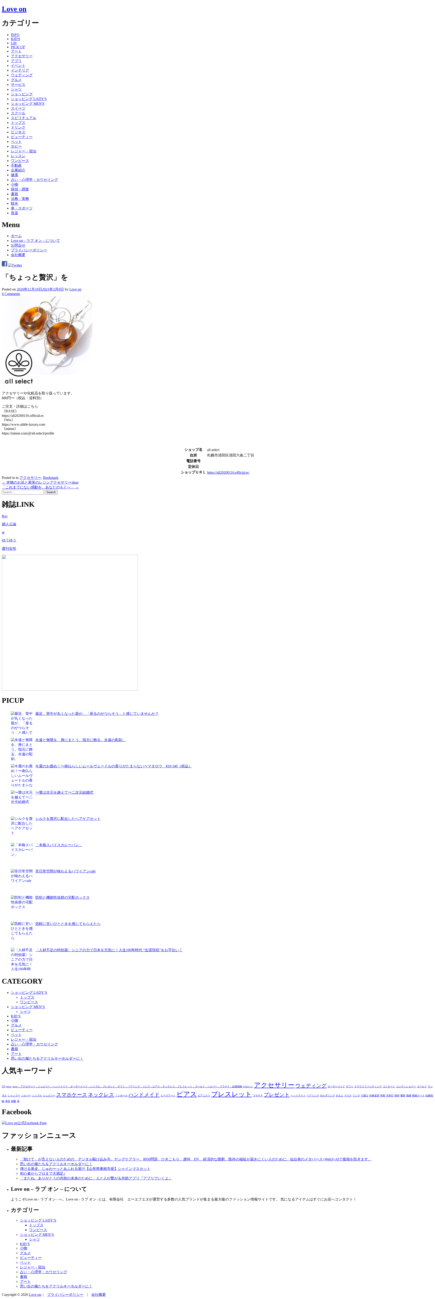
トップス (18, 123)
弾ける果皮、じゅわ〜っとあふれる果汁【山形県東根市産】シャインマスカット (85, 1169)
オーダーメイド (336, 1086)
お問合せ (18, 245)
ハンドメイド (144, 1094)
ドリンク (18, 127)
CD (3, 1086)
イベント (18, 65)
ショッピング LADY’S (29, 992)
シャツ (16, 89)
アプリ (16, 61)
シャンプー (14, 1095)
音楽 (14, 213)
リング (356, 1095)
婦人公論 (9, 524)
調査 (13, 1101)
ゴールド (422, 1086)
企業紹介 (18, 170)
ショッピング (22, 94)
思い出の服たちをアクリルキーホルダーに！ (47, 1058)
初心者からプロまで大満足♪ (42, 1173)
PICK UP (18, 47)
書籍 (14, 194)
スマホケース (71, 1094)
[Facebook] (4, 265)
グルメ (16, 80)
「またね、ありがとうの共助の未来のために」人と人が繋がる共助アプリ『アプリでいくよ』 (96, 1178)
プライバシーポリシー (29, 250)
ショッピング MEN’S (28, 1007)
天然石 (390, 1095)
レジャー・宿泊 (23, 151)
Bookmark (50, 478)
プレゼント (277, 1094)
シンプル (37, 1095)
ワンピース (20, 161)
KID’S (16, 1016)
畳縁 (408, 1095)
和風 (382, 1095)
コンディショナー (406, 1086)
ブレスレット (231, 1094)
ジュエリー (49, 1095)
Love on (14, 9)
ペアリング (313, 1095)
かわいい (248, 1086)
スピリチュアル (23, 118)
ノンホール (121, 1095)
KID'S (15, 39)
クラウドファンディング (368, 1086)
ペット (16, 142)
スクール (18, 113)
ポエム (339, 1095)
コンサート (389, 1086)
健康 (14, 175)
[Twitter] (15, 265)
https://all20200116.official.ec (228, 472)
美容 (7, 1101)
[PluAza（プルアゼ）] (70, 689)
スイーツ (18, 108)
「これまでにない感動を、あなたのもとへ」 (40, 487)
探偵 (396, 1095)
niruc (9, 1086)
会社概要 (18, 255)
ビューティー (22, 137)
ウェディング (22, 75)
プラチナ (258, 1095)
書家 (402, 1095)
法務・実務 (20, 199)
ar (3, 532)
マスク (348, 1095)
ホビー (16, 146)
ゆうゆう (9, 540)
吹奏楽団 (374, 1095)
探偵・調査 (20, 189)
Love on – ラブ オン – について (35, 241)
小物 (14, 184)
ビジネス (18, 132)
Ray (5, 516)
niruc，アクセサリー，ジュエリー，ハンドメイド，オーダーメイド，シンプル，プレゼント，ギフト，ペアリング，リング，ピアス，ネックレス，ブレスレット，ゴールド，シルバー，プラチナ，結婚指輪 (127, 1086)
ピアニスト (204, 1095)
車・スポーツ (22, 208)
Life (14, 43)
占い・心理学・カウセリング (34, 180)
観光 (14, 203)
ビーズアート (168, 1095)
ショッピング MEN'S (27, 104)
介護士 (364, 1095)
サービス (18, 84)
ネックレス (101, 1094)
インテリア (20, 70)
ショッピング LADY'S (29, 99)
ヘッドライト (298, 1095)
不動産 (16, 165)
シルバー (26, 1095)
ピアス (186, 1094)
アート (16, 51)
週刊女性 (9, 548)
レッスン (18, 156)
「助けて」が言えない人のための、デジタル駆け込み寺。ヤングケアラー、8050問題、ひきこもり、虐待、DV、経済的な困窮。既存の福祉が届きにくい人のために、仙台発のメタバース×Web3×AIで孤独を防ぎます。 (196, 1159)
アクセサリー (22, 56)
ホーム (16, 236)
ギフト (349, 1086)
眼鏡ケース (418, 1095)
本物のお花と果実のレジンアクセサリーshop (40, 482)
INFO (15, 35)
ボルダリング (327, 1095)
